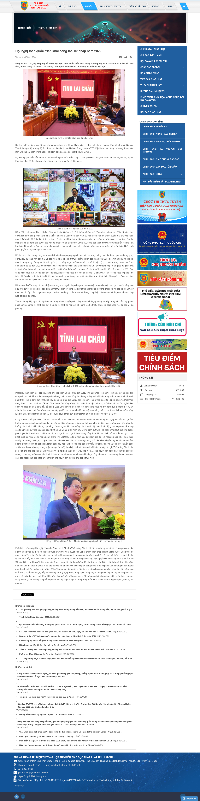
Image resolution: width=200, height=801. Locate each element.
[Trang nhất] (60, 6)
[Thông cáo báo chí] (162, 324)
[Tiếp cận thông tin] (162, 278)
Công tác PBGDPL (150, 67)
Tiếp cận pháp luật (151, 79)
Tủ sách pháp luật (151, 85)
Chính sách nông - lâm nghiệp (160, 133)
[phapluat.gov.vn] (162, 238)
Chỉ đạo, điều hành (150, 55)
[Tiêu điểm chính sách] (162, 361)
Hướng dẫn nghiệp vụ (152, 91)
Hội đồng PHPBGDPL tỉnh (154, 61)
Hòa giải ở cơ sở (149, 73)
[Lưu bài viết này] (131, 56)
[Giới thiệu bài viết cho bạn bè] (120, 56)
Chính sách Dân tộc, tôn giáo (160, 166)
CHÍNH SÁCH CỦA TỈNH (151, 121)
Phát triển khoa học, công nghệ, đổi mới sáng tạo (162, 99)
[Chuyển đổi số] (162, 344)
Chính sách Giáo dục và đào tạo (161, 159)
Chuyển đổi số (148, 106)
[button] (73, 6)
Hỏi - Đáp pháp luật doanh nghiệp (162, 181)
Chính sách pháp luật (152, 49)
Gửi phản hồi (191, 798)
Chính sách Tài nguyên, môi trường (162, 150)
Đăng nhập (19, 785)
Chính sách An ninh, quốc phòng (161, 141)
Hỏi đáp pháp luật (150, 112)
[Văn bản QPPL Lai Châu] (162, 262)
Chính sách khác (152, 174)
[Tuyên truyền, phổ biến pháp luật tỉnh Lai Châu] (35, 6)
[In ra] (126, 56)
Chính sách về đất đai (155, 126)
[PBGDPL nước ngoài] (162, 298)
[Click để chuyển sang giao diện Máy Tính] (23, 796)
